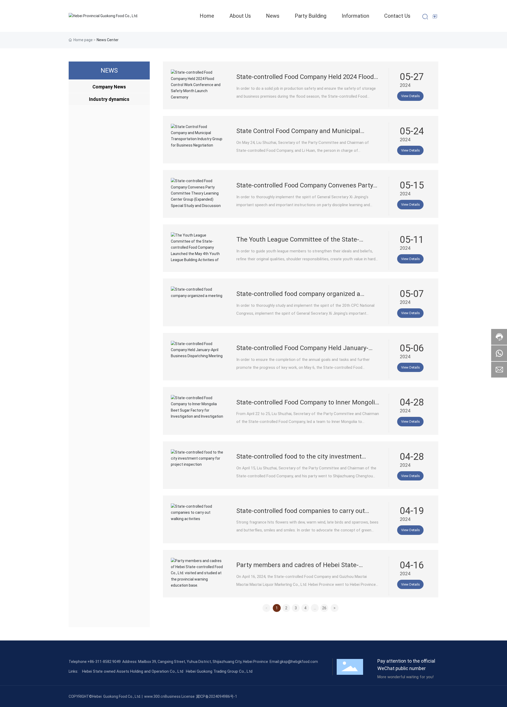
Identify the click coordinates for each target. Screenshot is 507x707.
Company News (109, 86)
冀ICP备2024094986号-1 (216, 696)
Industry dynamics (109, 99)
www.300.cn (154, 696)
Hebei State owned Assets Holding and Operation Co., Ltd (132, 671)
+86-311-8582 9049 (104, 661)
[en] (435, 16)
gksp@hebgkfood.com (299, 661)
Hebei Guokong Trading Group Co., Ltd (219, 671)
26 (324, 608)
